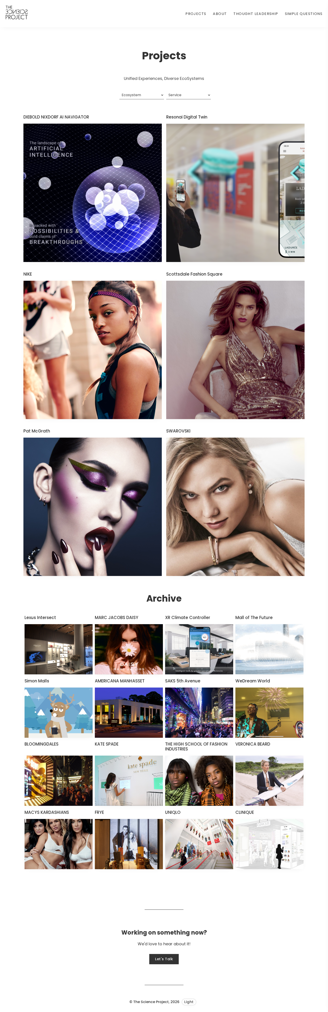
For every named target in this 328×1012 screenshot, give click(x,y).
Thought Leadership (255, 13)
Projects (195, 13)
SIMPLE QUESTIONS (303, 13)
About (220, 13)
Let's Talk (164, 959)
